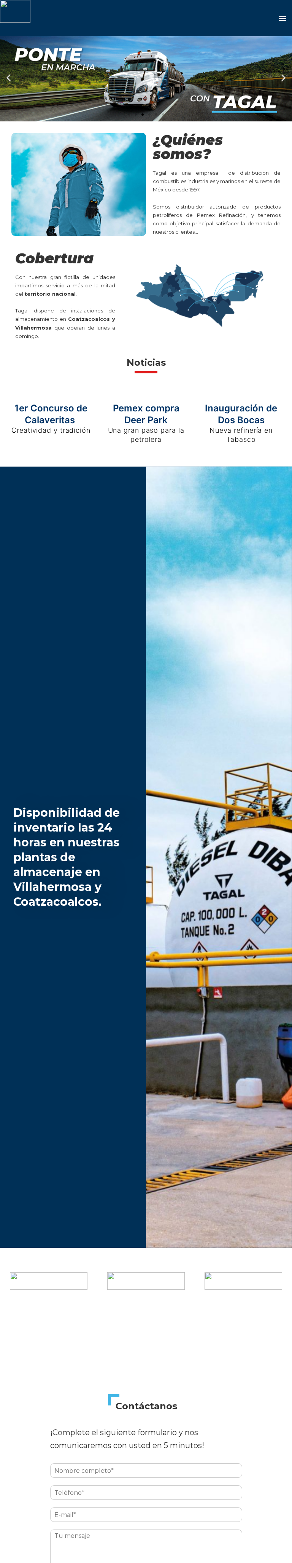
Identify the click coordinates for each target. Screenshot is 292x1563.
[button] (129, 114)
